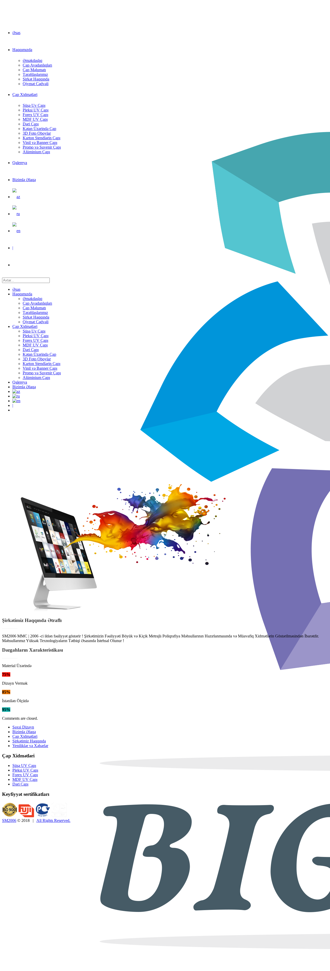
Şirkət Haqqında (36, 79)
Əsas (16, 32)
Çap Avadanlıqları (37, 65)
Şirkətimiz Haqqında (29, 741)
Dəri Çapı (31, 124)
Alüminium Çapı (36, 152)
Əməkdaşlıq (32, 60)
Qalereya (19, 162)
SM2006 (9, 820)
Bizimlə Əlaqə (24, 179)
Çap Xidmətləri (24, 94)
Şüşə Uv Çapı (34, 105)
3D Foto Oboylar (37, 133)
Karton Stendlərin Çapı (41, 138)
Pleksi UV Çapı (35, 110)
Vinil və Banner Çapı (40, 142)
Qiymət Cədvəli (35, 84)
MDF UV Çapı (35, 119)
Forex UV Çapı (35, 114)
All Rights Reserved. (53, 820)
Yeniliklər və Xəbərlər (30, 745)
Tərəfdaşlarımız (35, 74)
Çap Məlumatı (34, 70)
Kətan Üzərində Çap (39, 128)
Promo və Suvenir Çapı (42, 147)
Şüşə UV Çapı (24, 765)
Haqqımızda (22, 49)
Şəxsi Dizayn (23, 727)
